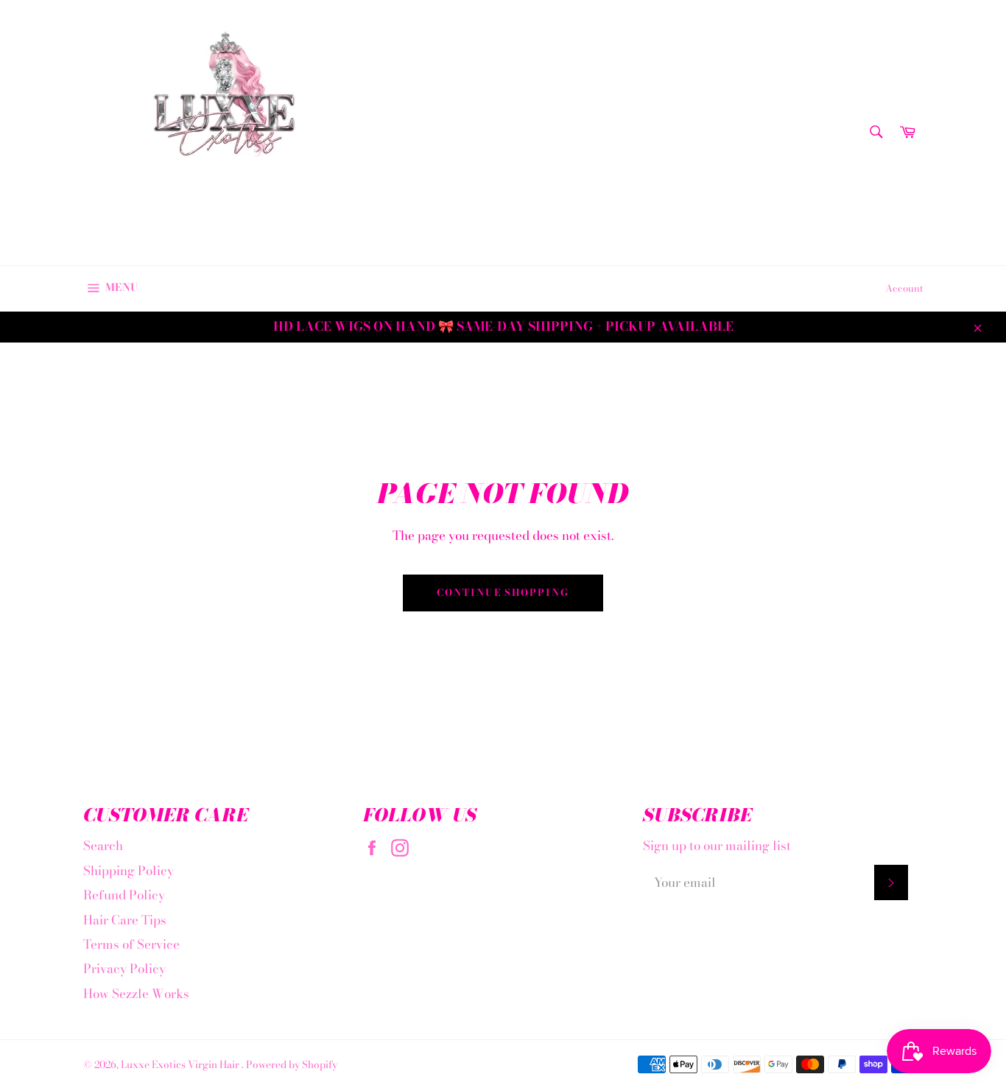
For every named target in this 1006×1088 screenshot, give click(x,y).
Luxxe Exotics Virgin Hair (181, 1064)
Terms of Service (131, 944)
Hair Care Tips (124, 920)
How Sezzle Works (136, 993)
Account (904, 288)
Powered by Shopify (291, 1064)
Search (103, 845)
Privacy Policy (124, 968)
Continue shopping (503, 592)
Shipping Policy (128, 870)
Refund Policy (124, 895)
